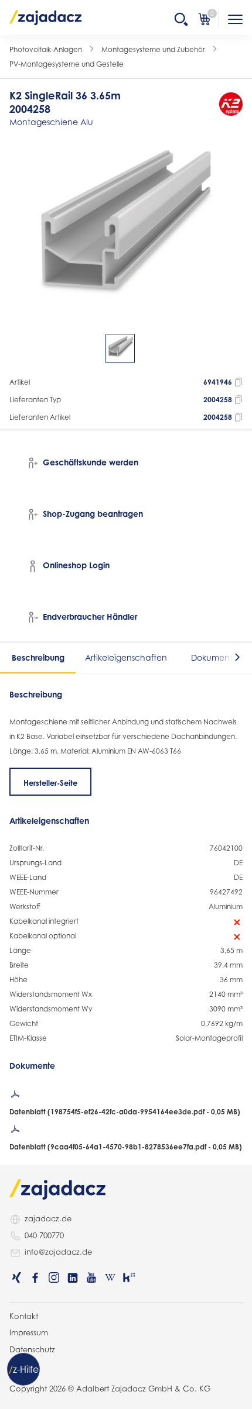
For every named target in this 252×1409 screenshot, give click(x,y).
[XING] (16, 1277)
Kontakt (23, 1316)
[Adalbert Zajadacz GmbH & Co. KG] (45, 17)
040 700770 (44, 1235)
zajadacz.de (48, 1218)
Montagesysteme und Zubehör (153, 49)
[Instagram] (54, 1277)
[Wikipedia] (110, 1277)
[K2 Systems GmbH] (231, 104)
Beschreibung (38, 657)
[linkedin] (73, 1277)
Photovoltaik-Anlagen (45, 49)
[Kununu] (129, 1277)
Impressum (28, 1332)
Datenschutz (32, 1349)
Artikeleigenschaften (126, 657)
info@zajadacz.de (58, 1251)
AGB (17, 1365)
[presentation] (17, 348)
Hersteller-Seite (50, 783)
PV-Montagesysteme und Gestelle (66, 64)
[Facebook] (35, 1277)
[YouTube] (91, 1277)
